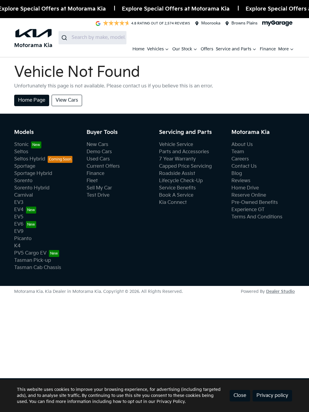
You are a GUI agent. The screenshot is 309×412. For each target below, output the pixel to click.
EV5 (19, 217)
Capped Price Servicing (185, 166)
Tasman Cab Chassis (37, 268)
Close (240, 395)
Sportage (24, 166)
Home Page (31, 100)
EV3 (19, 202)
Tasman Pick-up (32, 260)
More (283, 49)
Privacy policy (272, 395)
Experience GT (248, 210)
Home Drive (245, 188)
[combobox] (92, 37)
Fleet (92, 181)
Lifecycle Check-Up (181, 181)
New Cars (97, 144)
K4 (17, 246)
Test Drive (98, 195)
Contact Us (244, 166)
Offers (207, 49)
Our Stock (182, 49)
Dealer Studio (280, 291)
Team (237, 152)
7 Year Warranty (177, 159)
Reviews (240, 181)
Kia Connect (173, 202)
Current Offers (103, 166)
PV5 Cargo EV (30, 253)
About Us (242, 144)
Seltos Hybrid (29, 159)
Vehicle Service (176, 144)
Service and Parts (233, 49)
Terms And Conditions (256, 217)
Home (138, 49)
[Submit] (65, 37)
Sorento (23, 181)
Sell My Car (99, 188)
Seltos (21, 152)
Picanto (23, 239)
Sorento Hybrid (31, 188)
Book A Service (176, 195)
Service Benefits (177, 188)
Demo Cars (99, 152)
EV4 (19, 210)
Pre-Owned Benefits (254, 202)
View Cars (67, 100)
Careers (240, 159)
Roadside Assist (177, 173)
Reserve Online (248, 195)
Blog (236, 173)
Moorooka (210, 23)
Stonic (21, 144)
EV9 (19, 231)
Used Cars (98, 159)
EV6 (19, 224)
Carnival (23, 195)
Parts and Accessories (184, 152)
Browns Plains (244, 23)
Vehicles (155, 49)
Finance (268, 49)
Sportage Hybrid (33, 173)
